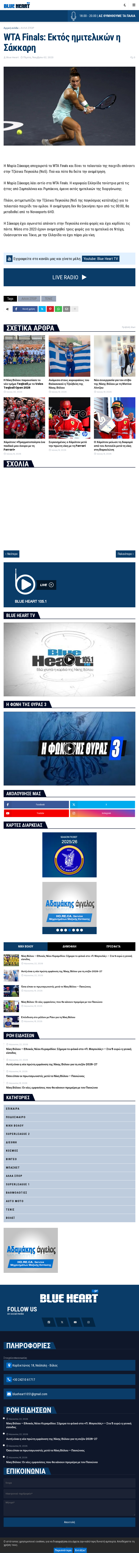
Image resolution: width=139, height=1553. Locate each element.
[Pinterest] (50, 309)
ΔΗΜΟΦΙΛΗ (69, 946)
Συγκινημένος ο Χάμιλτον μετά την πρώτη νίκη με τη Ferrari (68, 444)
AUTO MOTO (15, 1201)
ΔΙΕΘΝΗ (11, 1142)
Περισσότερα (63, 1550)
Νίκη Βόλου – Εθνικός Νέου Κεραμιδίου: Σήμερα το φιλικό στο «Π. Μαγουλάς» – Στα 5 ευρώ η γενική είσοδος (76, 958)
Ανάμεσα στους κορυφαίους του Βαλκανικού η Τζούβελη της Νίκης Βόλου (69, 384)
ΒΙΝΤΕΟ (11, 1159)
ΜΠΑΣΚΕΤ (13, 1167)
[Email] (66, 309)
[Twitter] (42, 309)
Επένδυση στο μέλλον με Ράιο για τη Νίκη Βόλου (48, 1017)
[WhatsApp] (58, 309)
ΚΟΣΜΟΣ (12, 1150)
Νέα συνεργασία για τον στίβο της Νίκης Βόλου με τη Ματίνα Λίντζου (112, 384)
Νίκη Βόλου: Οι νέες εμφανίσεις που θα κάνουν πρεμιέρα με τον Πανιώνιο (61, 1002)
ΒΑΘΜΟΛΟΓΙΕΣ (16, 1192)
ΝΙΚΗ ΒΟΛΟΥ (25, 946)
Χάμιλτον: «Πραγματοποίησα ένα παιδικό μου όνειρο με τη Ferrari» (24, 445)
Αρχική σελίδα (11, 28)
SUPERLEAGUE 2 (18, 1134)
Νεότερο (12, 554)
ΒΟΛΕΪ (10, 1218)
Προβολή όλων (128, 327)
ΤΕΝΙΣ (48, 299)
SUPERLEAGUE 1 (18, 1184)
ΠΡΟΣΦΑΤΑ (113, 946)
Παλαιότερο (125, 554)
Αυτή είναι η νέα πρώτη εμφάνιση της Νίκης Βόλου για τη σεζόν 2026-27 (61, 971)
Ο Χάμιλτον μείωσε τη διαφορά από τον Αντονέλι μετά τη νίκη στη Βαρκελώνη (113, 445)
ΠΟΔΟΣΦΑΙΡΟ (16, 1117)
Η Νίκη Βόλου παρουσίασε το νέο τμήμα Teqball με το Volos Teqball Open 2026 (23, 384)
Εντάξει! (80, 1550)
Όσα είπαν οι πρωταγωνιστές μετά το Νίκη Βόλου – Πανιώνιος (56, 986)
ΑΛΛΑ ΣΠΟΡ (27, 28)
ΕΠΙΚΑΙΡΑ (13, 1108)
